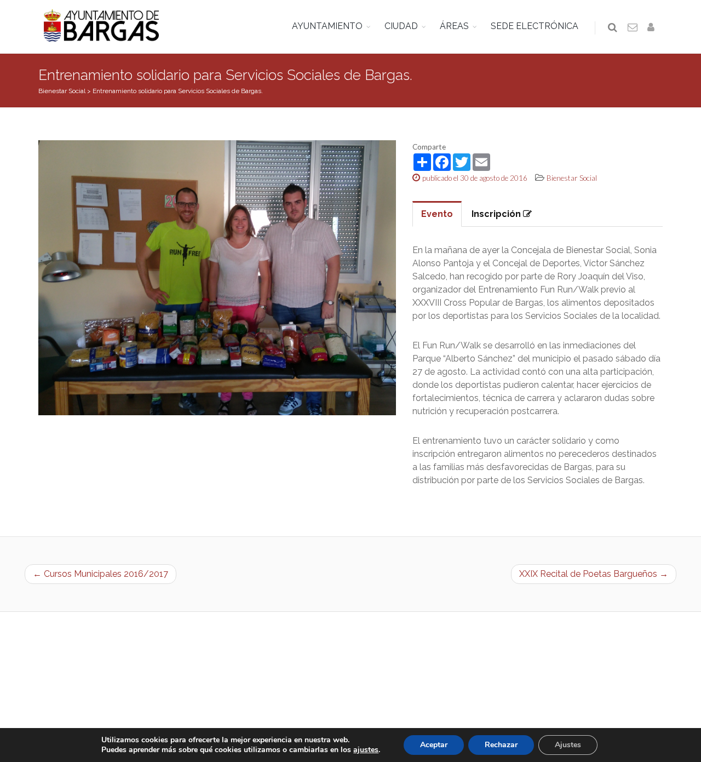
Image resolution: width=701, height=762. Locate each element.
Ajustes (568, 745)
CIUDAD (401, 26)
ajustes (365, 750)
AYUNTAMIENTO (327, 26)
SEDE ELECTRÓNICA (534, 26)
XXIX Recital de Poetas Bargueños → (593, 574)
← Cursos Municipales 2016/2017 (100, 574)
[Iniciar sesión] (653, 28)
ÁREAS (454, 26)
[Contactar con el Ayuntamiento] (633, 28)
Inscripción (497, 214)
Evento (437, 214)
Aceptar (433, 745)
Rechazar (501, 745)
